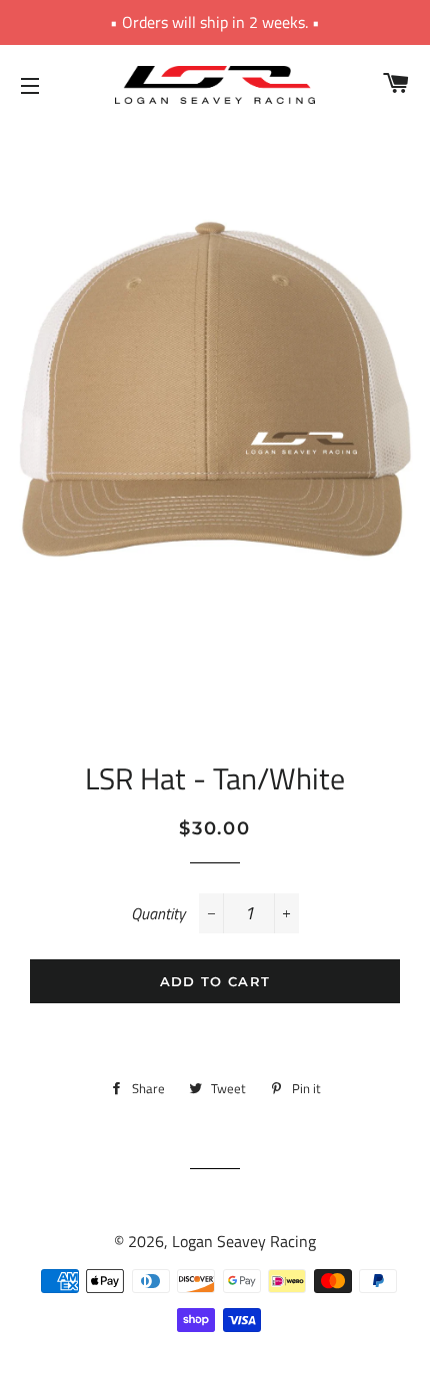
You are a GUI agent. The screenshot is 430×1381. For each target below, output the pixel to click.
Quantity (158, 913)
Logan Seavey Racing (244, 1241)
